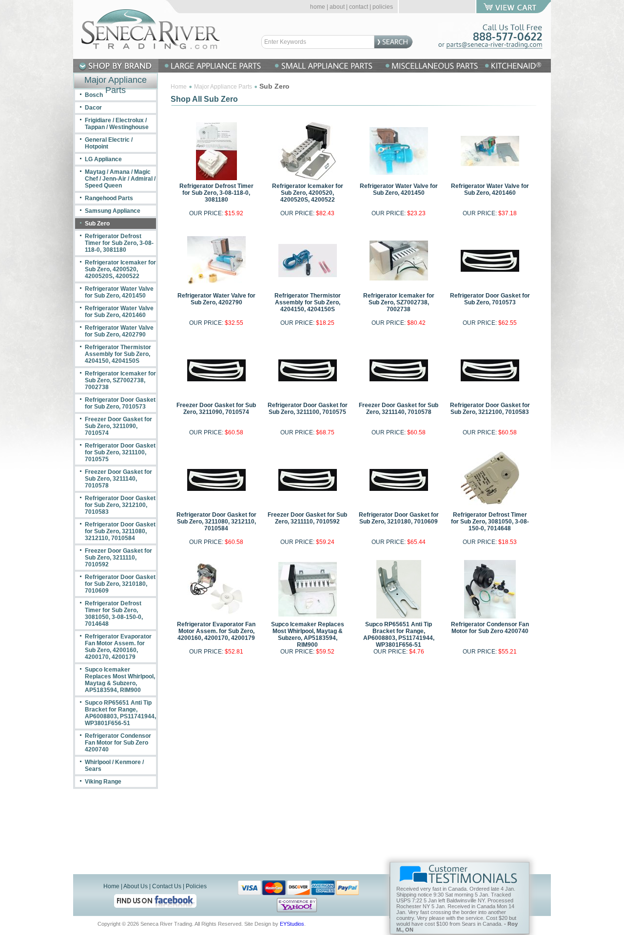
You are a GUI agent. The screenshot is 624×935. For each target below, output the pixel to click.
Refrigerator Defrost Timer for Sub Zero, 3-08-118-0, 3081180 (216, 193)
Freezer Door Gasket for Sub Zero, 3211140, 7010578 (398, 408)
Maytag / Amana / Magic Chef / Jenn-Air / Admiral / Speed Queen (120, 178)
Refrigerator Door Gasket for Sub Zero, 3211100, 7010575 (308, 408)
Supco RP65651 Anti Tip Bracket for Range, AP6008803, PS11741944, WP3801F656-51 (398, 634)
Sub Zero (97, 223)
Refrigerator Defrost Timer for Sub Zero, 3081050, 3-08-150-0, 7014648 (490, 521)
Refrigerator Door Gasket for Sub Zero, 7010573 (490, 299)
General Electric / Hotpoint (109, 143)
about (337, 6)
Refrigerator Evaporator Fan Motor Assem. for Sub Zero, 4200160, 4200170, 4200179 (216, 631)
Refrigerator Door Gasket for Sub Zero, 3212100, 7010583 (490, 408)
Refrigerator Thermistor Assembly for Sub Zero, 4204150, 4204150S (307, 302)
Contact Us (166, 886)
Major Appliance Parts (223, 86)
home (317, 6)
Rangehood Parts (109, 198)
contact (358, 6)
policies (382, 6)
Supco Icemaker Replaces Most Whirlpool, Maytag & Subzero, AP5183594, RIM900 (307, 634)
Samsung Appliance (112, 210)
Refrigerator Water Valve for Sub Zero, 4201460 (490, 189)
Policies (196, 886)
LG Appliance (103, 159)
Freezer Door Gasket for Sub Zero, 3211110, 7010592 (307, 518)
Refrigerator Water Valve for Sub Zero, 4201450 (399, 189)
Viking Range (103, 781)
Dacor (93, 107)
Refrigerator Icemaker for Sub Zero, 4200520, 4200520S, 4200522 (307, 193)
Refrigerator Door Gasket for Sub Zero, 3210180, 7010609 (399, 518)
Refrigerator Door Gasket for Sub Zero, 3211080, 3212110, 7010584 (216, 521)
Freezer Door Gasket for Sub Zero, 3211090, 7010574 (216, 408)
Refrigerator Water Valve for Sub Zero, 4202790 (216, 299)
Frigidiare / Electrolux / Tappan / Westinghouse (117, 124)
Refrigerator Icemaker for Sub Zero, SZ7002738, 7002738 (398, 302)
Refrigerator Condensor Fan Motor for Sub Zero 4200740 (490, 628)
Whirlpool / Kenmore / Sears (114, 765)
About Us (135, 886)
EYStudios (292, 924)
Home (179, 86)
